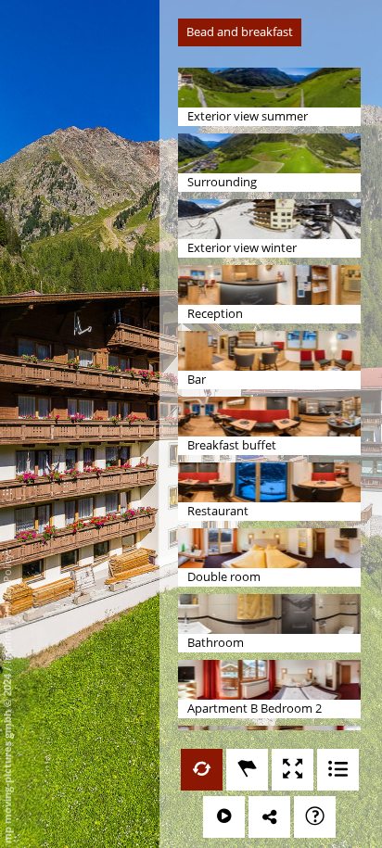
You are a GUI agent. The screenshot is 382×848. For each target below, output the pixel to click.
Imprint (7, 646)
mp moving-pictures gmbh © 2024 (7, 757)
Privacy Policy (7, 586)
